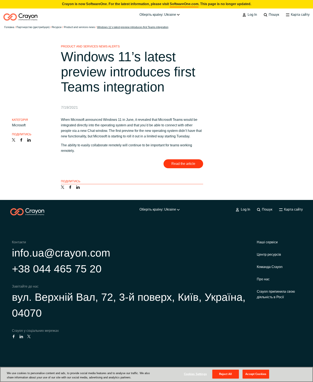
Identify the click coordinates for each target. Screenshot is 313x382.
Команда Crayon (270, 267)
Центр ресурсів (269, 254)
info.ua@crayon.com (61, 253)
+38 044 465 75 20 (57, 269)
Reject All (225, 374)
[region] (156, 374)
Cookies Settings (195, 374)
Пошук (273, 14)
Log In (252, 14)
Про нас (263, 279)
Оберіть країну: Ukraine (158, 14)
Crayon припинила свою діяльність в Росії (276, 294)
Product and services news (79, 27)
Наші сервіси (267, 242)
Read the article (183, 163)
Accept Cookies (255, 374)
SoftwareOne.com (184, 4)
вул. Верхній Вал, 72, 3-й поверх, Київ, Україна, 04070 (129, 305)
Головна (9, 27)
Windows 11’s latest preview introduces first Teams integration (132, 27)
